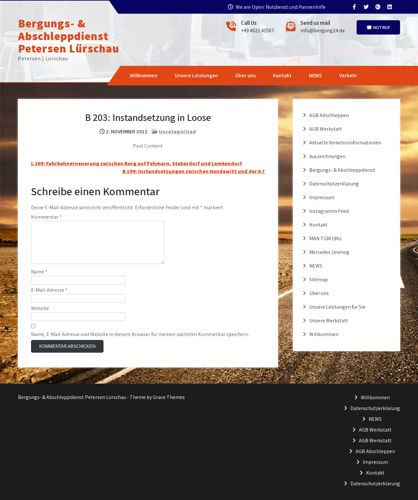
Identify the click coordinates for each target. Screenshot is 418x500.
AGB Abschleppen (329, 115)
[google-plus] (377, 7)
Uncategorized (177, 131)
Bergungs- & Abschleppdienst (342, 170)
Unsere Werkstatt (328, 320)
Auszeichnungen (327, 156)
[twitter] (366, 7)
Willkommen (143, 75)
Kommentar (46, 216)
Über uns (245, 75)
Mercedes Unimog (329, 252)
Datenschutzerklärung (334, 183)
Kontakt (282, 75)
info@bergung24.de (322, 30)
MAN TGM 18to (325, 238)
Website (40, 308)
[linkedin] (389, 7)
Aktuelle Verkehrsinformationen (345, 142)
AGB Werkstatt (325, 128)
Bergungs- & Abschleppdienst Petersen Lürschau (68, 36)
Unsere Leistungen (196, 75)
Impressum (321, 197)
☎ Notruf (378, 27)
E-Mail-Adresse (49, 290)
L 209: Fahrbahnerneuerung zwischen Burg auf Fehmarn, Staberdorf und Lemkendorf (136, 163)
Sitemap (318, 279)
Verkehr (348, 75)
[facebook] (354, 7)
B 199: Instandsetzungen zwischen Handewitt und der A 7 (193, 171)
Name (39, 271)
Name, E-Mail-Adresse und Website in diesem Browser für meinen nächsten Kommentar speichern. (140, 334)
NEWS (315, 75)
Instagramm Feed (329, 211)
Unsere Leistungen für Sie (337, 306)
